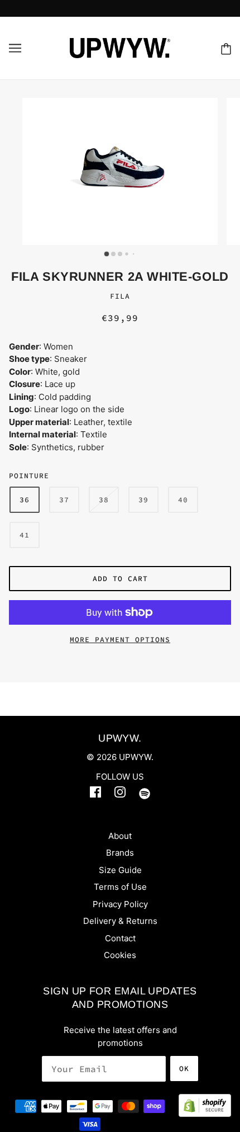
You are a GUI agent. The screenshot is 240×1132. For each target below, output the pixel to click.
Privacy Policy (120, 904)
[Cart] (226, 48)
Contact (120, 938)
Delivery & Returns (120, 921)
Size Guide (120, 870)
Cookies (120, 955)
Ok (184, 1068)
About (120, 836)
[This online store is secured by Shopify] (205, 1112)
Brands (120, 852)
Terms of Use (120, 886)
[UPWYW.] (120, 47)
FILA (120, 296)
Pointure (29, 475)
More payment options (120, 639)
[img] (95, 794)
